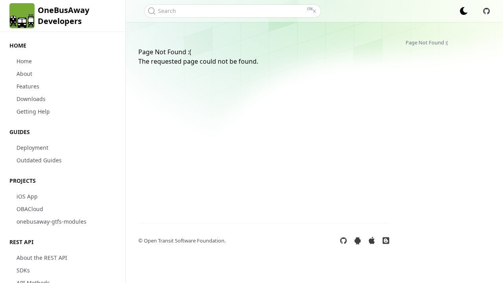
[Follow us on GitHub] (343, 240)
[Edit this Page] (486, 11)
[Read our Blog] (386, 240)
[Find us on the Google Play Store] (358, 240)
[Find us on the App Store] (372, 240)
